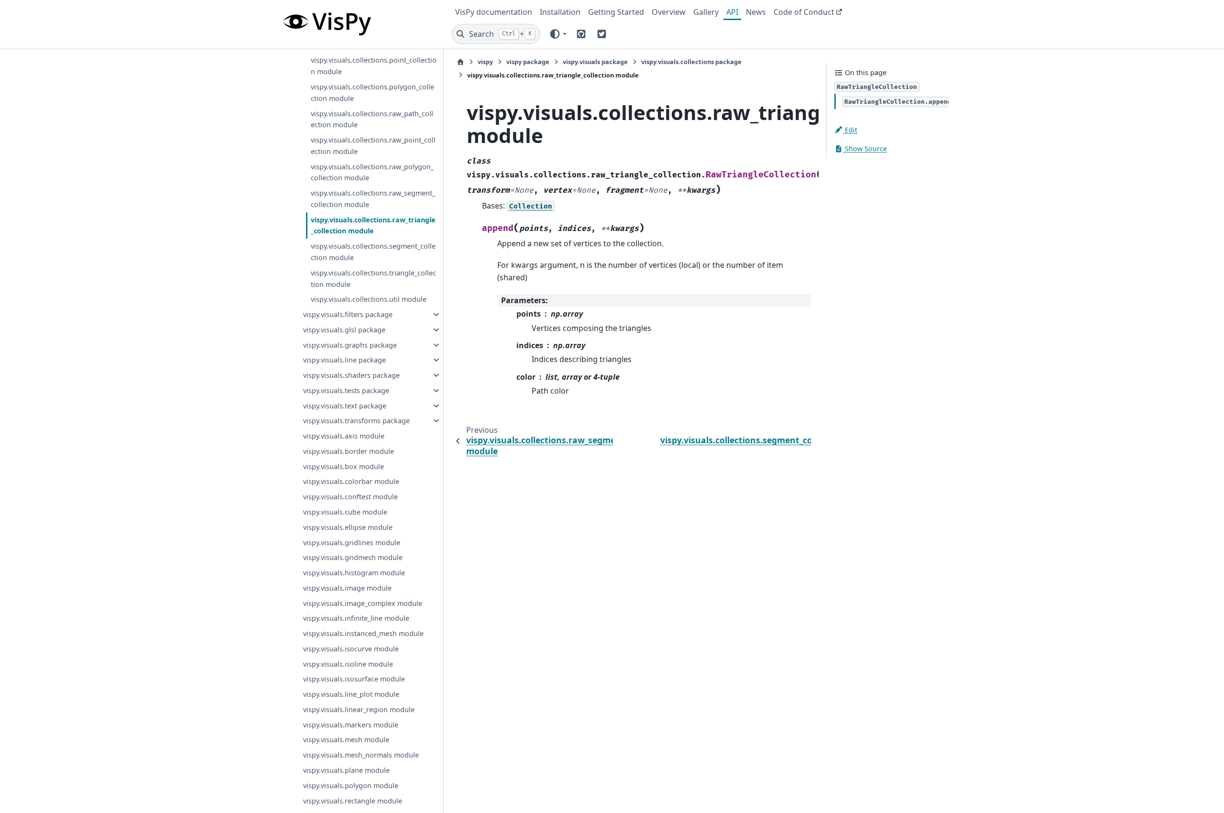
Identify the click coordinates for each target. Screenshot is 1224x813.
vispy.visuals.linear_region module (359, 709)
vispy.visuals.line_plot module (351, 694)
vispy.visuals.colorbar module (351, 481)
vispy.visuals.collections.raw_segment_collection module (373, 198)
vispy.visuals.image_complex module (362, 603)
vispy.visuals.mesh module (346, 739)
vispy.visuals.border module (348, 451)
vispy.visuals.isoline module (348, 664)
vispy (485, 61)
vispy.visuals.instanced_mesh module (363, 633)
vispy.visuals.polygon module (350, 785)
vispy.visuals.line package (344, 359)
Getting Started (616, 12)
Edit (850, 129)
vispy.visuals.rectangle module (352, 800)
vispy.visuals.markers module (350, 724)
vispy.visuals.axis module (343, 435)
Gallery (706, 12)
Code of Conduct (804, 12)
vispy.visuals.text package (344, 405)
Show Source (865, 148)
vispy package (527, 61)
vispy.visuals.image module (347, 588)
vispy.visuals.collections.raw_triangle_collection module (373, 225)
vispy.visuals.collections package (691, 61)
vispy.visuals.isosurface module (354, 678)
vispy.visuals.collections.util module (368, 299)
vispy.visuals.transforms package (356, 420)
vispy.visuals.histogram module (354, 572)
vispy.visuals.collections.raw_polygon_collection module (372, 172)
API (732, 12)
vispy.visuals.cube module (345, 511)
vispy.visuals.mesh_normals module (361, 754)
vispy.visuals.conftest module (350, 496)
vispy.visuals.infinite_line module (356, 618)
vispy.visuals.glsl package (344, 329)
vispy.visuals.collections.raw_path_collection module (372, 119)
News (756, 12)
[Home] (460, 62)
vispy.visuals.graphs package (350, 345)
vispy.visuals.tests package (346, 390)
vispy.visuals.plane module (346, 770)
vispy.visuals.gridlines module (351, 542)
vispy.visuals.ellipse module (348, 527)
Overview (669, 12)
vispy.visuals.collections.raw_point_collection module (373, 145)
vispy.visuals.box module (343, 466)
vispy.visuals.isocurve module (351, 648)
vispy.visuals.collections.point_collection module (374, 65)
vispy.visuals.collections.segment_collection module (373, 252)
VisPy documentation (493, 12)
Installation (560, 12)
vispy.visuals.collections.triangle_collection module (373, 278)
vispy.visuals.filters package (348, 314)
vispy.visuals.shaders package (351, 375)
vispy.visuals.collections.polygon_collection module (372, 92)
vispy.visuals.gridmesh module (353, 557)
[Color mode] (558, 34)
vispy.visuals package (595, 61)
